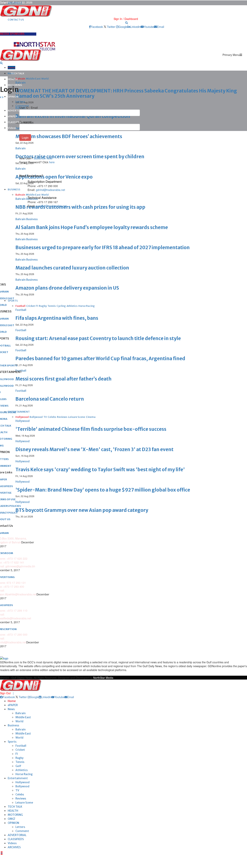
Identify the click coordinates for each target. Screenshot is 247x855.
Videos (12, 128)
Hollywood (22, 782)
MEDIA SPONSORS (12, 34)
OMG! (11, 819)
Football (20, 745)
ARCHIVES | (15, 3)
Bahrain (20, 713)
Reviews (20, 798)
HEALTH (13, 79)
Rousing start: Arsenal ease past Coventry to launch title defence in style (98, 338)
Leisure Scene (24, 802)
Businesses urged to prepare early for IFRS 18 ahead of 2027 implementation (102, 248)
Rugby (19, 758)
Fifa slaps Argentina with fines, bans (56, 318)
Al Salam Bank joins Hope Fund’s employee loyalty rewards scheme (91, 227)
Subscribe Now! (43, 158)
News (11, 709)
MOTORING (15, 85)
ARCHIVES (14, 847)
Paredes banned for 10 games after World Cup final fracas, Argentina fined (100, 359)
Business (13, 725)
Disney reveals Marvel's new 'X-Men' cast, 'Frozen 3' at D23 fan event (94, 449)
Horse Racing (24, 774)
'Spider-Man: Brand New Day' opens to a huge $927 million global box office (102, 490)
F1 (16, 754)
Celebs (19, 794)
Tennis (19, 762)
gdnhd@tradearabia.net (50, 190)
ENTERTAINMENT (19, 411)
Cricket (20, 750)
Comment (22, 831)
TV (17, 790)
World (19, 721)
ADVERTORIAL (17, 835)
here (52, 162)
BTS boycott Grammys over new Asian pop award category (81, 510)
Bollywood (22, 786)
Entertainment (18, 778)
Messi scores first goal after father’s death (63, 379)
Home (11, 67)
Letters (20, 827)
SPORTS (13, 300)
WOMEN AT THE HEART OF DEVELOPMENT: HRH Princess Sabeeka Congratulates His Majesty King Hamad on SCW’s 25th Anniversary (126, 93)
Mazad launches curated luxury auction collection (72, 268)
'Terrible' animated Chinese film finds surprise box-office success (90, 429)
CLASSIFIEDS (15, 122)
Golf (18, 766)
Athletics (21, 770)
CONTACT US (16, 19)
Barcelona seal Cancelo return (49, 399)
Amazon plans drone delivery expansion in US (67, 288)
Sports (12, 741)
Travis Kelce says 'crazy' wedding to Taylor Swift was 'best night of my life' (100, 470)
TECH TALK (17, 73)
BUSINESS (14, 189)
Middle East (23, 717)
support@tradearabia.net (51, 206)
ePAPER (12, 116)
